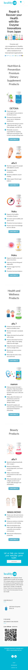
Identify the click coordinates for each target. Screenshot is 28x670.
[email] (15, 656)
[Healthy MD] (14, 3)
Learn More (13, 139)
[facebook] (12, 656)
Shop (14, 662)
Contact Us (14, 667)
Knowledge (14, 665)
